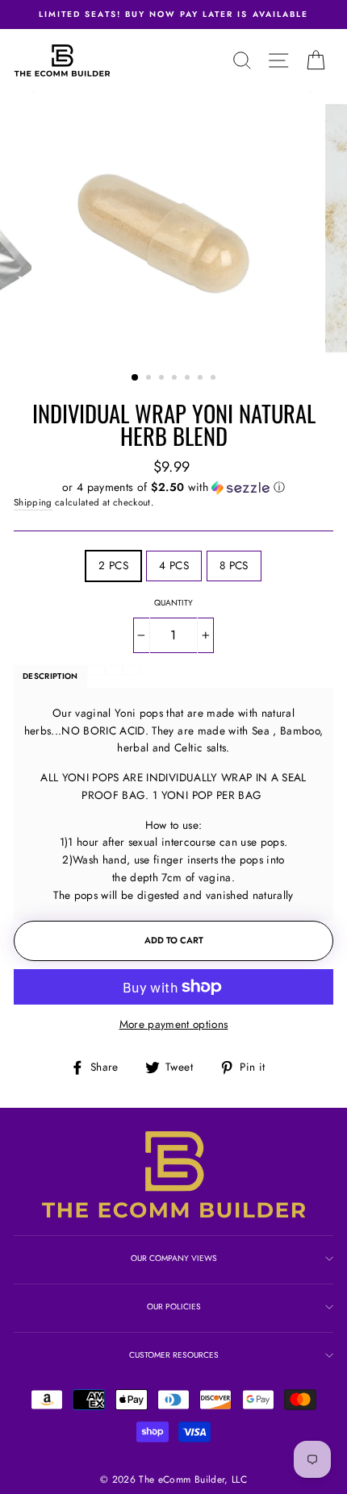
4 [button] (176, 379)
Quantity (173, 603)
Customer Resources (174, 1355)
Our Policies (174, 1306)
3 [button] (163, 379)
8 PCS (234, 565)
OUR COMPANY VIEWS (174, 1258)
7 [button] (215, 379)
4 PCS (174, 565)
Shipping (33, 502)
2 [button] (150, 379)
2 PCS (113, 565)
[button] (173, 487)
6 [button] (202, 379)
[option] (173, 14)
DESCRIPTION (50, 676)
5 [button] (189, 379)
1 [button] (136, 378)
